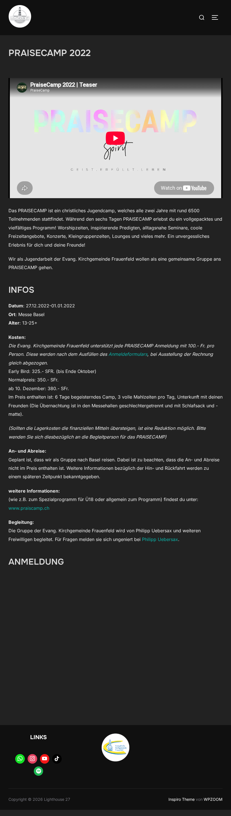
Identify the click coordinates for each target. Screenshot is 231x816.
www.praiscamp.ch (28, 508)
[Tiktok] (57, 759)
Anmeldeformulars (127, 354)
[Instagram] (32, 759)
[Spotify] (38, 771)
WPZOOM (213, 799)
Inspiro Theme (181, 799)
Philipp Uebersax (160, 539)
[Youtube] (45, 759)
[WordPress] (20, 759)
